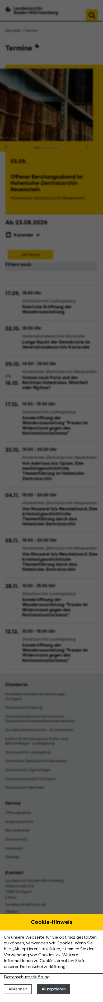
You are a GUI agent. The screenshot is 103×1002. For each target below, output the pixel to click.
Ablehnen (17, 988)
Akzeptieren (53, 988)
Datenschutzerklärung (27, 976)
